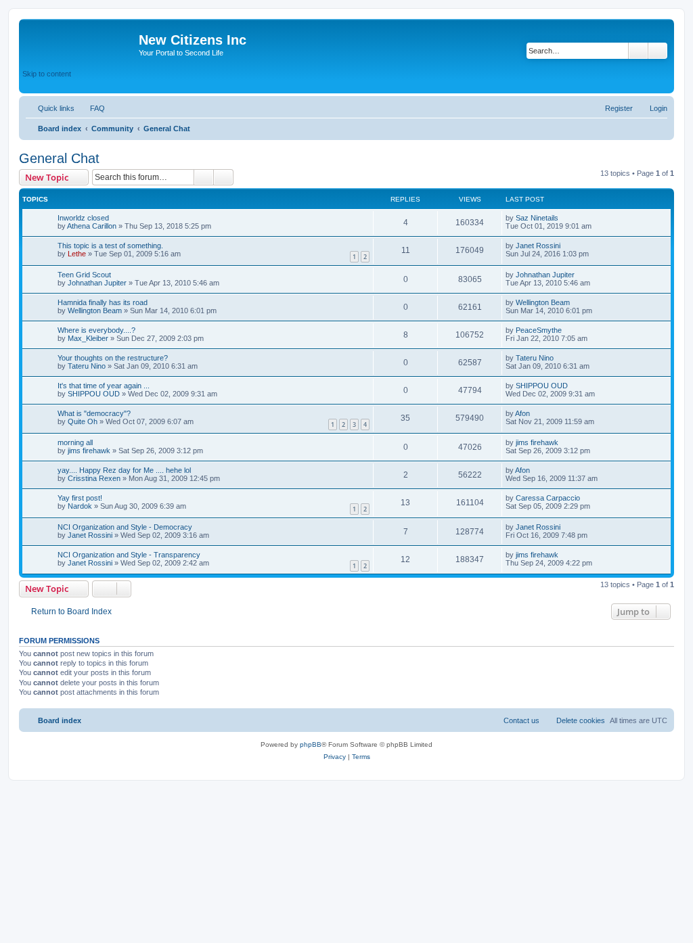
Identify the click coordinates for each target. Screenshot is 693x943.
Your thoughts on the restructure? (113, 358)
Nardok (80, 506)
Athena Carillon (91, 226)
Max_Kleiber (88, 338)
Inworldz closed (83, 218)
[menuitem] (91, 108)
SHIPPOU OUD (94, 394)
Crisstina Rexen (94, 478)
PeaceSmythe (539, 330)
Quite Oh (82, 421)
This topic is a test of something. (110, 246)
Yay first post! (80, 498)
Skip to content (46, 74)
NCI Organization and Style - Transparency (129, 555)
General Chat (59, 158)
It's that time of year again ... (104, 386)
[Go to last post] (564, 218)
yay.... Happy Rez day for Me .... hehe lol (124, 470)
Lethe (77, 254)
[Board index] (80, 44)
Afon (522, 413)
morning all (75, 442)
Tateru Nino (87, 366)
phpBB (310, 744)
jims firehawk (89, 450)
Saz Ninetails (537, 218)
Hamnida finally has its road (103, 302)
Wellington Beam (95, 310)
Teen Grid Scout (84, 275)
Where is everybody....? (96, 330)
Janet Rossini (538, 246)
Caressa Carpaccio (548, 498)
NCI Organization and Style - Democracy (125, 527)
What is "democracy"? (94, 413)
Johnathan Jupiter (97, 283)
